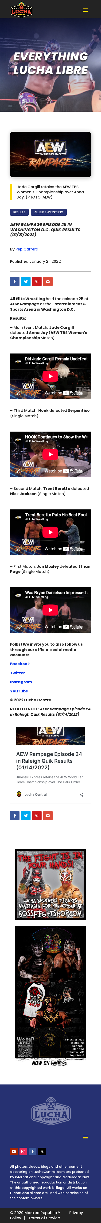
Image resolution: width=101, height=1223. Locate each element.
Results (19, 212)
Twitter (18, 673)
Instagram (21, 682)
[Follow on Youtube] (14, 1151)
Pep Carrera (27, 249)
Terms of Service (44, 1218)
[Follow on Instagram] (23, 1151)
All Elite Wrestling (48, 212)
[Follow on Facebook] (32, 1151)
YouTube (19, 691)
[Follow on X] (42, 1151)
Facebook (20, 664)
